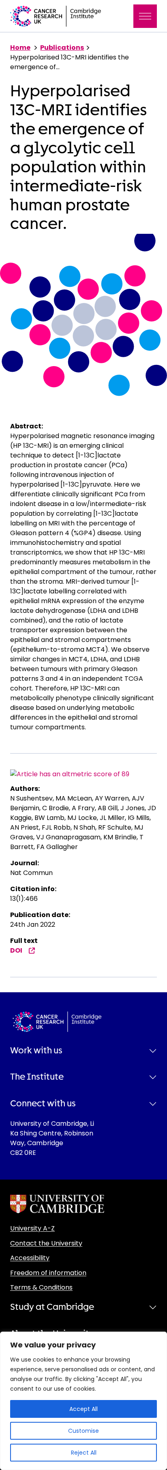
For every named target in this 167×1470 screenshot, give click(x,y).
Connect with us (43, 1103)
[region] (83, 1401)
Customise (83, 1431)
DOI (16, 950)
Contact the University (46, 1243)
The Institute (37, 1076)
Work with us (36, 1050)
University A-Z (32, 1228)
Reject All (83, 1453)
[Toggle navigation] (145, 16)
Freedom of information (48, 1272)
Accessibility (29, 1257)
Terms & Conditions (41, 1287)
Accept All (83, 1409)
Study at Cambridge (52, 1307)
